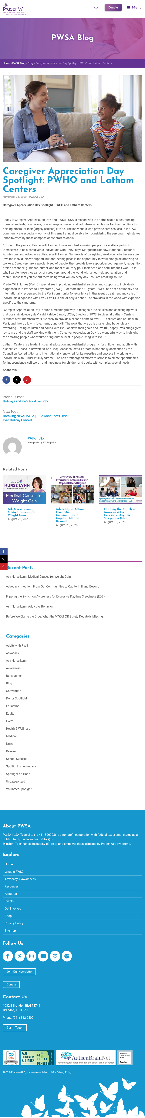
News (9, 744)
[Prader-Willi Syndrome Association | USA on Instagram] (31, 956)
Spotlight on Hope (18, 774)
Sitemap (10, 930)
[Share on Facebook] (6, 380)
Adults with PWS (17, 645)
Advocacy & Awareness (20, 879)
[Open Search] (96, 7)
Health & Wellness (18, 728)
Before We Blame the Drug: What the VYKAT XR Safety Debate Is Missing (54, 616)
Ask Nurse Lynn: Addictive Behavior (29, 606)
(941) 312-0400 (23, 1017)
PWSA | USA (36, 196)
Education (12, 706)
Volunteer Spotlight (19, 789)
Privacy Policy (14, 923)
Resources (12, 886)
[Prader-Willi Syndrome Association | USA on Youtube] (43, 956)
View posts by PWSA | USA (41, 442)
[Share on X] (17, 380)
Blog (30, 63)
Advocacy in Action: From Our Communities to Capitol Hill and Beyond (52, 586)
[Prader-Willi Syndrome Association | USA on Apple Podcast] (55, 956)
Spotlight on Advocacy (21, 766)
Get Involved (13, 908)
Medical (11, 736)
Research (12, 751)
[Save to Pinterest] (27, 380)
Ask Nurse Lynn (16, 660)
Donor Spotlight (16, 698)
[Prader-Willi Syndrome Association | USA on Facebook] (8, 956)
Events (9, 901)
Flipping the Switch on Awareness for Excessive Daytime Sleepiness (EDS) (55, 596)
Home (6, 63)
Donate (113, 7)
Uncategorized (15, 781)
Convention (13, 691)
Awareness (13, 668)
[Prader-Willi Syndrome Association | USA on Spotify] (67, 956)
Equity (10, 713)
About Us (11, 894)
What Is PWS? (14, 872)
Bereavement (14, 676)
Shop (8, 916)
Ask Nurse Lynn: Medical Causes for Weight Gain (38, 576)
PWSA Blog (18, 63)
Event (9, 721)
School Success (16, 759)
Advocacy (12, 653)
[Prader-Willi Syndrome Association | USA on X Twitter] (20, 956)
